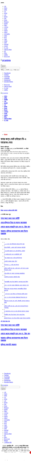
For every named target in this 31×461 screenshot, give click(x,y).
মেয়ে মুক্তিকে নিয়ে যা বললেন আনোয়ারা (14, 222)
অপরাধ (5, 29)
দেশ (5, 11)
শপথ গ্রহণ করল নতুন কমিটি (10, 218)
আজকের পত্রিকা (8, 50)
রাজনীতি (6, 99)
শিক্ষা (5, 18)
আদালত (6, 30)
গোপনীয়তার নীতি (8, 442)
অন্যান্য (6, 46)
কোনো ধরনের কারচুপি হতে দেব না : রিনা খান (15, 226)
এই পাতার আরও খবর (5, 321)
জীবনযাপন (6, 22)
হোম (5, 6)
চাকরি (5, 43)
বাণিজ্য (5, 13)
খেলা (5, 15)
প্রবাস (5, 39)
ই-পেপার (6, 48)
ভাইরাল (5, 41)
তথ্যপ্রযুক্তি (7, 34)
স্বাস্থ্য (5, 36)
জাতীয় (5, 10)
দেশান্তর (6, 27)
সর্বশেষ (5, 8)
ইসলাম (5, 20)
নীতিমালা (6, 441)
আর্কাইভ (6, 55)
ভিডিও (5, 53)
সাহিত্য (5, 32)
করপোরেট (6, 44)
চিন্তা (5, 37)
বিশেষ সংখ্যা (7, 56)
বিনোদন (5, 17)
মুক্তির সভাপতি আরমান (8, 344)
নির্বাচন (5, 25)
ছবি (5, 51)
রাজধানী (5, 24)
